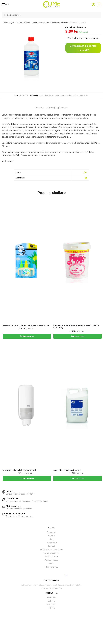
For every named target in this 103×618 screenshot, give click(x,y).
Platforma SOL (51, 567)
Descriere (39, 107)
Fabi (85, 172)
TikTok (51, 608)
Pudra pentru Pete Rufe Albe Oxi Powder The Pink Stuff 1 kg (76, 326)
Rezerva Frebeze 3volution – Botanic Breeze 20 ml (26, 325)
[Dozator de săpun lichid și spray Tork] (26, 405)
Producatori (51, 542)
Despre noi (51, 532)
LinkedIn (51, 601)
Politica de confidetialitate (51, 549)
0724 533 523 (55, 588)
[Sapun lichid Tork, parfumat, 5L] (76, 405)
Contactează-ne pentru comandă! (83, 48)
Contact (51, 546)
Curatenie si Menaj (23, 23)
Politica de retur (51, 560)
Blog (51, 539)
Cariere (51, 535)
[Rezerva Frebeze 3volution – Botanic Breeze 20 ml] (26, 260)
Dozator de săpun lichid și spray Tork (19, 470)
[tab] (39, 105)
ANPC (51, 563)
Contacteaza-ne (27, 336)
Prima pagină (9, 23)
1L (86, 178)
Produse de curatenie (40, 23)
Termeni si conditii (51, 553)
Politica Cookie (51, 556)
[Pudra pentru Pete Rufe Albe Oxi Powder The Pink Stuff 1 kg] (76, 260)
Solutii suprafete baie (59, 23)
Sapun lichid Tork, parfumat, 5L (67, 470)
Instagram (51, 604)
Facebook (51, 597)
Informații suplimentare (57, 107)
